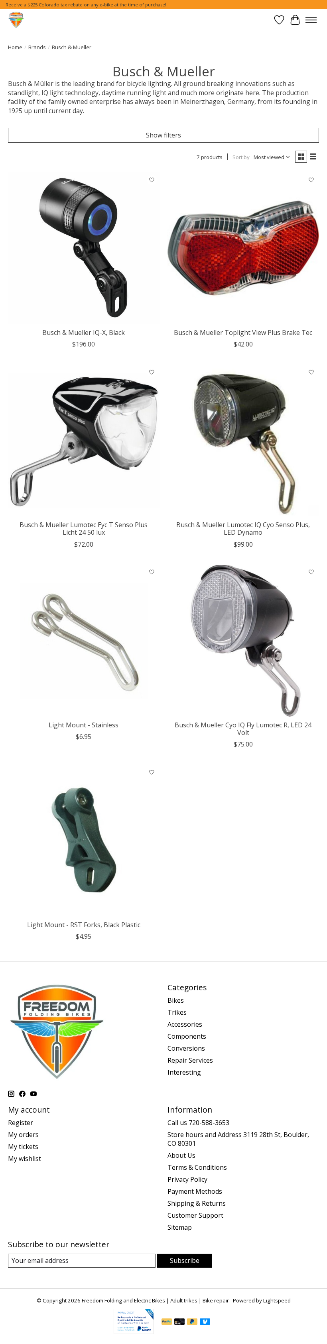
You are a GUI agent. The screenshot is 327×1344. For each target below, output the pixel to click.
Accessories (184, 1024)
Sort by (241, 157)
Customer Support (195, 1215)
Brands (37, 47)
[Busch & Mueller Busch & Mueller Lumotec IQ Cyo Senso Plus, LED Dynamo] (243, 440)
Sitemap (179, 1227)
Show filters (163, 135)
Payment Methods (194, 1191)
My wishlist (24, 1158)
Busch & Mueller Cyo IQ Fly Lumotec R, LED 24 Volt (243, 729)
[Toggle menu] (311, 20)
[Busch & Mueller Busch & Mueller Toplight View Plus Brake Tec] (243, 248)
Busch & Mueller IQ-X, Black (83, 332)
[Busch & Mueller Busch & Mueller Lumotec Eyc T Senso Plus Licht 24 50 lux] (84, 440)
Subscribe (184, 1260)
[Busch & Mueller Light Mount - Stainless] (84, 641)
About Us (181, 1155)
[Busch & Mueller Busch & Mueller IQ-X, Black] (84, 248)
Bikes (175, 1000)
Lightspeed (277, 1300)
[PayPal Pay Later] (192, 1322)
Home (15, 47)
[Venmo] (205, 1322)
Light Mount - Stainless (83, 725)
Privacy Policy (187, 1179)
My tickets (23, 1146)
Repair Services (190, 1060)
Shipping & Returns (196, 1203)
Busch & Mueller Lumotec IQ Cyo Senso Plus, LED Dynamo (243, 528)
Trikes (177, 1012)
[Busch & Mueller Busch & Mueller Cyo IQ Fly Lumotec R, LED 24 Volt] (243, 641)
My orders (23, 1134)
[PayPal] (167, 1322)
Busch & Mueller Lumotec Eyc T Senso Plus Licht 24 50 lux (84, 528)
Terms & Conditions (197, 1167)
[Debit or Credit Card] (179, 1322)
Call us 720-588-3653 (198, 1122)
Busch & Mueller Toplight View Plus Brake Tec (243, 332)
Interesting (184, 1072)
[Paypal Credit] (134, 1331)
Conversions (186, 1048)
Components (186, 1036)
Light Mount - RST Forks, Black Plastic (83, 924)
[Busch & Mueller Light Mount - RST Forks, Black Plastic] (84, 840)
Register (20, 1122)
